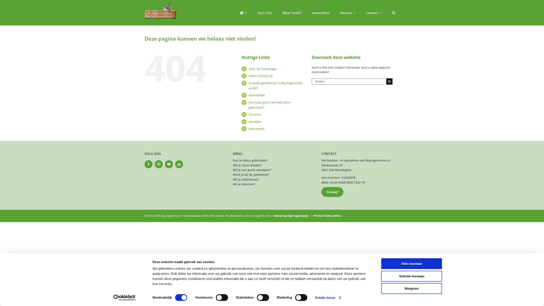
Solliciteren (257, 129)
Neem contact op (261, 76)
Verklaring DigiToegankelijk (291, 215)
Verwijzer (255, 122)
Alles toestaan (411, 263)
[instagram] (159, 164)
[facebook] (148, 164)
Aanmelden (257, 95)
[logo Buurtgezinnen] (160, 3)
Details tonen (325, 297)
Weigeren (412, 288)
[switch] (222, 297)
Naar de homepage (262, 69)
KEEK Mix (208, 215)
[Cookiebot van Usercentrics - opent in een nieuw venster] (124, 298)
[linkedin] (179, 164)
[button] (394, 12)
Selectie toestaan (411, 276)
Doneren (255, 114)
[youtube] (169, 164)
